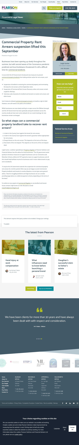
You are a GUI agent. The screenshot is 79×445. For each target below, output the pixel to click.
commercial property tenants (24, 101)
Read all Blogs (30, 289)
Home (20, 2)
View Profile (71, 74)
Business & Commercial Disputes (64, 133)
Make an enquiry (55, 8)
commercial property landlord (21, 123)
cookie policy (18, 434)
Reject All (64, 428)
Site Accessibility (48, 403)
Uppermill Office (45, 378)
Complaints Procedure (28, 403)
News (58, 2)
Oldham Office (18, 378)
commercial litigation (25, 183)
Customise (57, 428)
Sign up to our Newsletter (45, 289)
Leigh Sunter (62, 41)
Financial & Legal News (13, 28)
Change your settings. (42, 218)
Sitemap (55, 403)
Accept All (72, 428)
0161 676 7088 (59, 391)
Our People (43, 2)
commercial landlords (16, 69)
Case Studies (51, 2)
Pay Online (65, 2)
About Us (26, 2)
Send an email (59, 74)
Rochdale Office (31, 378)
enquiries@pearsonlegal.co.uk (10, 188)
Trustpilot (6, 224)
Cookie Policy (39, 403)
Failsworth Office (59, 378)
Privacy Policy (18, 403)
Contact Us (73, 2)
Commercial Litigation (61, 137)
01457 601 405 (46, 393)
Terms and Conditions (7, 403)
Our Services (35, 2)
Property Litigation (29, 150)
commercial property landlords (11, 77)
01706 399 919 (33, 391)
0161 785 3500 (70, 8)
